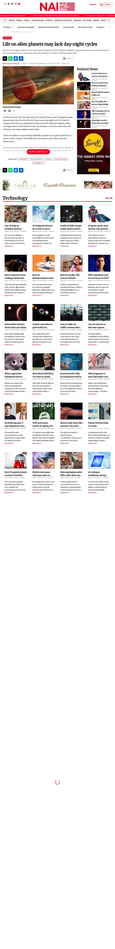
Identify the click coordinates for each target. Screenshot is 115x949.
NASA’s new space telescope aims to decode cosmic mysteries (41, 474)
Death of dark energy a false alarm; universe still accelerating (71, 227)
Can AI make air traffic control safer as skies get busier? (100, 124)
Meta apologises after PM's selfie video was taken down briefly (71, 474)
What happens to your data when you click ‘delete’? (98, 375)
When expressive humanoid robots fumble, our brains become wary (14, 375)
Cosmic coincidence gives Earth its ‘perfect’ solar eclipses (100, 114)
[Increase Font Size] (5, 111)
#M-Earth (48, 159)
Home (4, 32)
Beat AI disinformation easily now (43, 277)
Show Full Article (37, 152)
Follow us (70, 58)
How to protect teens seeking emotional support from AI (15, 277)
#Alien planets (23, 159)
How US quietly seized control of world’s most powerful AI (16, 474)
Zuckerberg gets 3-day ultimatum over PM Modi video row (14, 425)
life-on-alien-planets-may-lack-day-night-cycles (21, 32)
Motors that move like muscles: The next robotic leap (71, 425)
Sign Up (93, 5)
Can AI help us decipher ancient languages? (13, 227)
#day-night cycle (38, 163)
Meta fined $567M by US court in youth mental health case (42, 375)
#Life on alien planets (36, 159)
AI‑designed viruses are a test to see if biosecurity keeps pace (42, 227)
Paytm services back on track (98, 424)
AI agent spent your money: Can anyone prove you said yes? (98, 227)
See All (109, 198)
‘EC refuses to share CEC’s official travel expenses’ (88, 16)
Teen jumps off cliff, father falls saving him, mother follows (39, 16)
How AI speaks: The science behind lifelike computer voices (100, 86)
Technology (7, 38)
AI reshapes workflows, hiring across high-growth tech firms (98, 474)
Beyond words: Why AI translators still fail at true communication (71, 375)
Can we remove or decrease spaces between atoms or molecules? (97, 326)
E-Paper (107, 5)
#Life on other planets (61, 159)
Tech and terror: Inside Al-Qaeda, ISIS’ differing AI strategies (43, 425)
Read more (9, 246)
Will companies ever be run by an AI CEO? (98, 276)
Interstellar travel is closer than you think (15, 326)
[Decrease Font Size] (9, 111)
